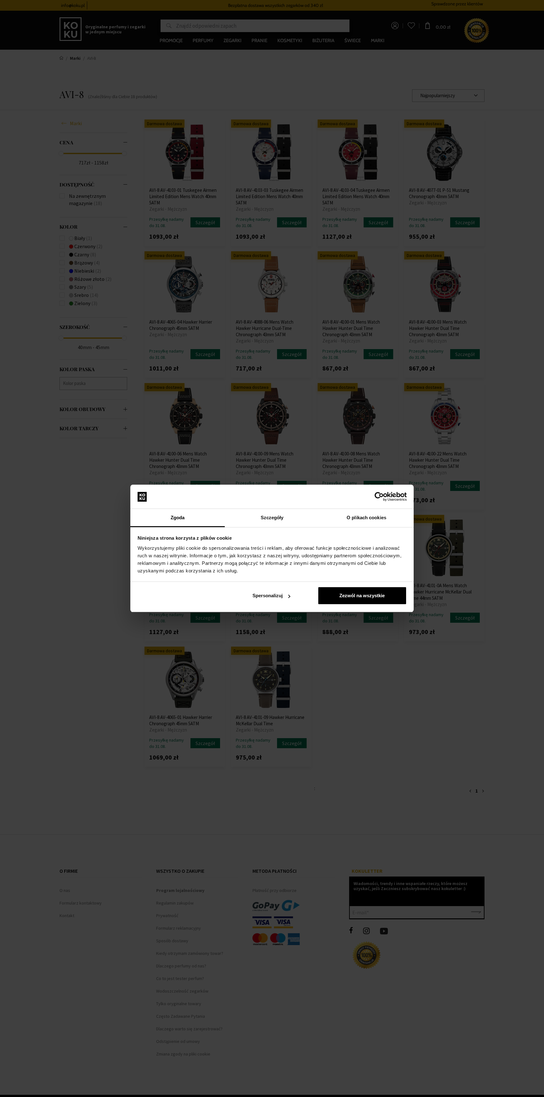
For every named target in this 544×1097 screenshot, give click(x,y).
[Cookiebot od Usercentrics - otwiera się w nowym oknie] (379, 497)
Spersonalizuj (267, 595)
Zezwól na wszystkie (362, 595)
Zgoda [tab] (178, 517)
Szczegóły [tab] (272, 517)
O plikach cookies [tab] (366, 517)
